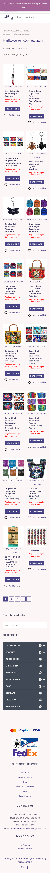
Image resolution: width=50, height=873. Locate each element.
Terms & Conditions (25, 786)
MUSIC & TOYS (25, 679)
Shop (25, 782)
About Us (25, 772)
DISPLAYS (25, 693)
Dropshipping (25, 796)
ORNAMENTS (25, 666)
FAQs (25, 791)
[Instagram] (22, 867)
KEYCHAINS (25, 672)
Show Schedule (25, 777)
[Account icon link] (12, 18)
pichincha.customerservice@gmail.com (28, 828)
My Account (25, 845)
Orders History (25, 848)
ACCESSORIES (25, 659)
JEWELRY (25, 652)
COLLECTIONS (25, 645)
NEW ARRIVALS (24, 706)
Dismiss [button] (25, 7)
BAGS (25, 686)
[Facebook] (27, 867)
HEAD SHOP (25, 700)
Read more (13, 109)
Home (5, 31)
